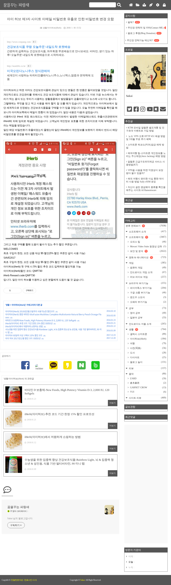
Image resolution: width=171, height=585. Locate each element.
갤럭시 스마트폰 (147, 334)
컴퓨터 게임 (147, 267)
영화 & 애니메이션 (147, 257)
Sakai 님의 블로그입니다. (20, 518)
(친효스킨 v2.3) (30, 580)
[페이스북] (25, 365)
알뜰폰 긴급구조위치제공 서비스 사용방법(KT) (145, 163)
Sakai (82, 580)
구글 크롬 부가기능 (147, 292)
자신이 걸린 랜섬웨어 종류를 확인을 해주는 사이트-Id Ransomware (145, 188)
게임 (147, 262)
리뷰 (147, 368)
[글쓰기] (151, 5)
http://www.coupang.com (19, 42)
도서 (147, 352)
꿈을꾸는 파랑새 (16, 4)
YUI (147, 392)
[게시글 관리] (18, 290)
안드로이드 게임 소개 (147, 272)
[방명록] (144, 5)
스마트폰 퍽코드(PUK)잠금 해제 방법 (145, 146)
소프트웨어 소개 (147, 231)
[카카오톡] (53, 365)
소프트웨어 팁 (147, 237)
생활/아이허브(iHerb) (52, 28)
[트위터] (39, 367)
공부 (147, 308)
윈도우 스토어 (147, 297)
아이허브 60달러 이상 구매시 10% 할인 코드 (23, 335)
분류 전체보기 (146, 225)
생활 (8, 304)
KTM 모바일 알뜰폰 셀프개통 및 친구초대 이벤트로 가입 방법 (145, 129)
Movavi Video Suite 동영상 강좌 (147, 246)
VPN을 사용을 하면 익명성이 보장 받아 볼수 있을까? (144, 171)
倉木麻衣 (147, 383)
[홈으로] (131, 5)
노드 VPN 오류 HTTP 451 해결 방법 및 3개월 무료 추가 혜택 (145, 137)
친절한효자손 (17, 580)
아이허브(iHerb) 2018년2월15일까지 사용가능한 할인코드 (30, 311)
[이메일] (162, 109)
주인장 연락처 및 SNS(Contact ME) (147, 27)
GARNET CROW (147, 387)
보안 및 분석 (147, 251)
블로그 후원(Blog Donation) (144, 33)
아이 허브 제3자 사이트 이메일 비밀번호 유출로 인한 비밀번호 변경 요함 (60, 19)
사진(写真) (147, 348)
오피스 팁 (147, 241)
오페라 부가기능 (147, 302)
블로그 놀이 (147, 362)
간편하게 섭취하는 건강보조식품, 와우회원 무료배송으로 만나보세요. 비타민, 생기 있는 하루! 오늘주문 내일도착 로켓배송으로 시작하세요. (60, 53)
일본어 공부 (147, 317)
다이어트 (147, 357)
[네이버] (81, 365)
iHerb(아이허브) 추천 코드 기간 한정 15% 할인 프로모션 (29, 323)
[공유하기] (14, 290)
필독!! (133, 22)
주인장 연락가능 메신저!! (142, 40)
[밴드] (95, 365)
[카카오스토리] (67, 365)
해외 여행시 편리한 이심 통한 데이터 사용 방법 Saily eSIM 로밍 (145, 180)
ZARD (147, 378)
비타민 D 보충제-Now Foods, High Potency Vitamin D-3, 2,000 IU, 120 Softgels (40, 320)
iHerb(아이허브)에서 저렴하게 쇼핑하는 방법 (24, 326)
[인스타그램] (142, 109)
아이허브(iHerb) (19, 304)
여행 (147, 343)
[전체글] (137, 5)
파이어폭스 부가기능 (147, 288)
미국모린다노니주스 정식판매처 (28, 71)
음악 (147, 373)
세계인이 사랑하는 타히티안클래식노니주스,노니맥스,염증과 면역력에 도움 (50, 77)
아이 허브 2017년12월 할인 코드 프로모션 (23, 338)
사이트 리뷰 (147, 397)
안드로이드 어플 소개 (147, 323)
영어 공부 (147, 313)
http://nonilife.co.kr (16, 66)
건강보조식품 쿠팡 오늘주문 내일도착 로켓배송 (38, 46)
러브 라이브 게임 (147, 277)
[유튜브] (149, 109)
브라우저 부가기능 (147, 283)
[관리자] (157, 5)
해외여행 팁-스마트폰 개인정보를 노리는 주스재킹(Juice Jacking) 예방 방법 (146, 154)
